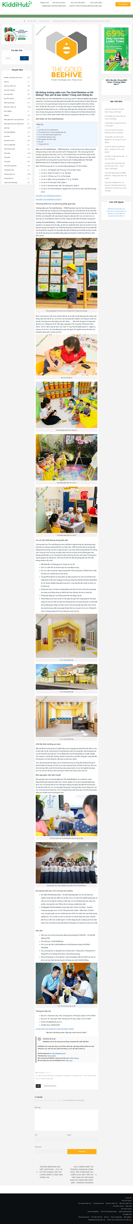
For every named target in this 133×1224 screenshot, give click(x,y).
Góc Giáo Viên (8, 94)
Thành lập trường (9, 149)
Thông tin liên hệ (43, 144)
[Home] (24, 21)
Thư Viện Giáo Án (96, 1217)
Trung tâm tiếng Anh (10, 165)
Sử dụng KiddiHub (9, 132)
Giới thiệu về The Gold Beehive (48, 130)
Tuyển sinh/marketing (10, 182)
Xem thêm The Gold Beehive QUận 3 (48, 196)
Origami (6, 115)
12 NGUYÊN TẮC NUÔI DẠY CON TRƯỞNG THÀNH (55, 1029)
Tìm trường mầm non (84, 1203)
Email (69, 1135)
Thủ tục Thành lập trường (108, 1211)
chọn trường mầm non (45, 1075)
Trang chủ (44, 3)
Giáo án (6, 81)
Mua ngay (69, 1060)
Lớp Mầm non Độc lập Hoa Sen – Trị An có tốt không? (116, 157)
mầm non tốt (77, 1075)
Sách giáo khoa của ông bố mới (14, 119)
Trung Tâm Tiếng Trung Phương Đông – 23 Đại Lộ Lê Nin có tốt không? (115, 149)
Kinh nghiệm (8, 111)
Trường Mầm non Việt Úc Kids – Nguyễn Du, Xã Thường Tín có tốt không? (115, 139)
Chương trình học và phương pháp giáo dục (52, 132)
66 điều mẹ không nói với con (13, 77)
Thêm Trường (74, 1058)
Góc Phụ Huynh (9, 98)
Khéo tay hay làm (9, 102)
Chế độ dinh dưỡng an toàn (47, 137)
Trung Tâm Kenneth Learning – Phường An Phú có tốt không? (114, 131)
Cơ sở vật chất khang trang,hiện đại (49, 134)
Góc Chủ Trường (78, 3)
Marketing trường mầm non (54, 6)
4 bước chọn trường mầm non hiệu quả (85, 6)
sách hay (7, 128)
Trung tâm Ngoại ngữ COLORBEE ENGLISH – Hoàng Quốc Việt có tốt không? (116, 175)
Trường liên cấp (9, 170)
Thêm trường (51, 1056)
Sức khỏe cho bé (9, 140)
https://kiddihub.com (59, 1053)
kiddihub (59, 1075)
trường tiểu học (8, 178)
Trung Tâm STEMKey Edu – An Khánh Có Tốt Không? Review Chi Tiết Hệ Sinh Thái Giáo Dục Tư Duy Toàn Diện (115, 187)
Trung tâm (7, 157)
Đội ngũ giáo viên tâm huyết (47, 139)
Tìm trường (123, 4)
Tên (36, 1135)
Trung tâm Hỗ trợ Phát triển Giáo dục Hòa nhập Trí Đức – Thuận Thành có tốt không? (115, 165)
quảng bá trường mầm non (116, 216)
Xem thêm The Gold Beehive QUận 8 (48, 199)
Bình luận (38, 1107)
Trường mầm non (9, 174)
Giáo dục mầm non (10, 86)
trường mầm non (47, 1078)
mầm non (67, 1075)
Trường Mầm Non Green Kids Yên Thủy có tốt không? (115, 117)
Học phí (40, 141)
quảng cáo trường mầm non (116, 213)
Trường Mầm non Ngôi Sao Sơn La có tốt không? (115, 124)
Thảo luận (7, 153)
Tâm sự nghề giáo (9, 144)
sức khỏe (7, 136)
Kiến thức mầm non (10, 107)
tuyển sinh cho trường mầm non (116, 211)
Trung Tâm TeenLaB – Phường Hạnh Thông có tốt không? (114, 110)
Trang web (38, 1146)
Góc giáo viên (96, 3)
